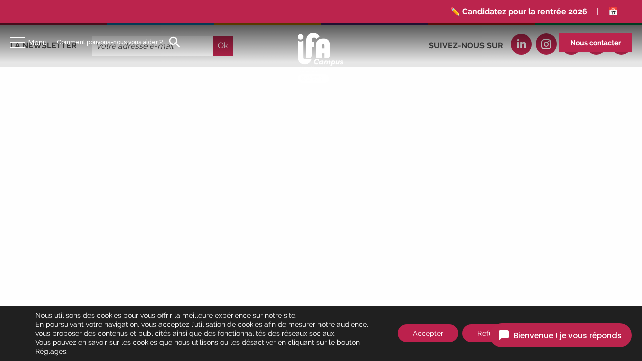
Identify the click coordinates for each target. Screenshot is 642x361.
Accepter (428, 333)
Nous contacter (595, 43)
